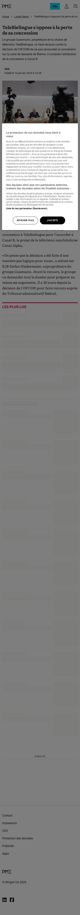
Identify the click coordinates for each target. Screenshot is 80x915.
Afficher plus (25, 220)
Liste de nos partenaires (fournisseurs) (26, 208)
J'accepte (52, 220)
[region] (40, 176)
